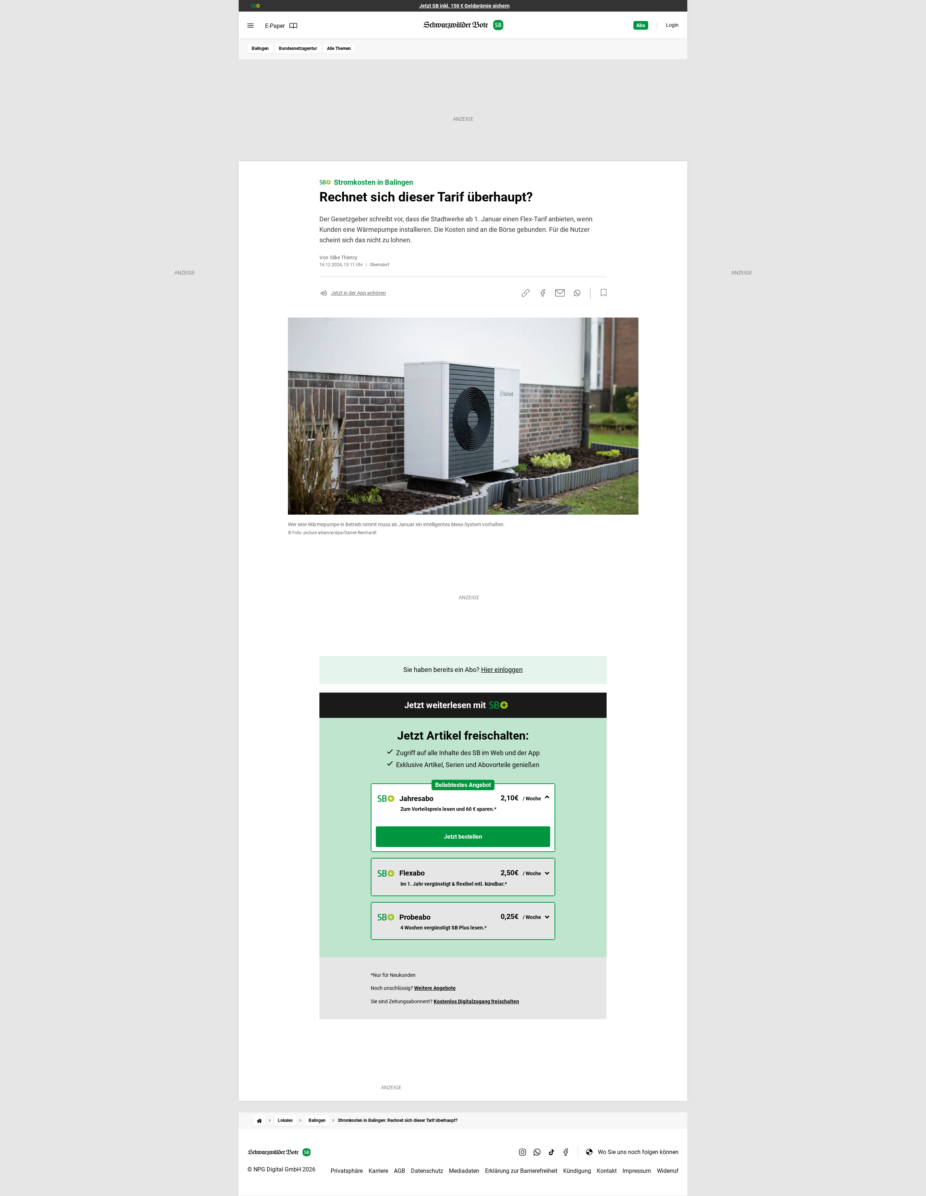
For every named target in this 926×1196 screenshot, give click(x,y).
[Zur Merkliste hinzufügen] (601, 293)
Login (672, 25)
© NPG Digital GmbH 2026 (281, 1169)
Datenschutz (427, 1170)
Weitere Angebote (435, 988)
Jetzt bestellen (463, 836)
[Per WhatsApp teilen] (577, 293)
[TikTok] (551, 1152)
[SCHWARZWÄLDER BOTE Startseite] (463, 25)
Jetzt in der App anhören (358, 293)
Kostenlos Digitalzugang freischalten (476, 1001)
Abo (640, 25)
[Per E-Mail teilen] (560, 293)
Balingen (260, 48)
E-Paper (275, 25)
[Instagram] (522, 1152)
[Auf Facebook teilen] (543, 293)
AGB (399, 1170)
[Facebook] (566, 1152)
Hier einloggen (502, 669)
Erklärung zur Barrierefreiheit (521, 1170)
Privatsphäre (347, 1170)
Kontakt (607, 1170)
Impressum (637, 1170)
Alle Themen (339, 48)
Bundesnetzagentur (298, 48)
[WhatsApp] (537, 1152)
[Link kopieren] (525, 293)
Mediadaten (464, 1170)
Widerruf (668, 1170)
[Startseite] (259, 1120)
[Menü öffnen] (250, 25)
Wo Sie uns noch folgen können (638, 1152)
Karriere (378, 1170)
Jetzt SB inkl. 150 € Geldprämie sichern (464, 6)
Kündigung (577, 1170)
